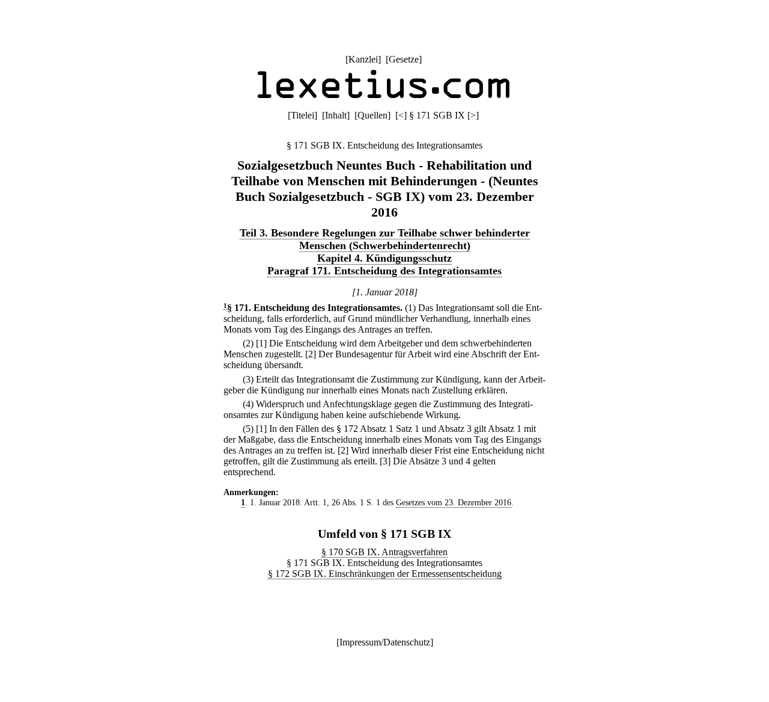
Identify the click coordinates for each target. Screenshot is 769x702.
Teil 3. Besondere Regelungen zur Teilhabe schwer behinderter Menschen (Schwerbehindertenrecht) (385, 239)
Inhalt (336, 115)
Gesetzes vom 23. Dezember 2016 (453, 502)
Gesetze (404, 59)
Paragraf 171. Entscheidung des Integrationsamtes (384, 271)
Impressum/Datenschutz (384, 642)
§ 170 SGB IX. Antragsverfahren (384, 552)
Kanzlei (363, 59)
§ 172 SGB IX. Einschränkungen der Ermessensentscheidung (385, 573)
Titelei (302, 115)
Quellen (372, 115)
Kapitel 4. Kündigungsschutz (384, 258)
